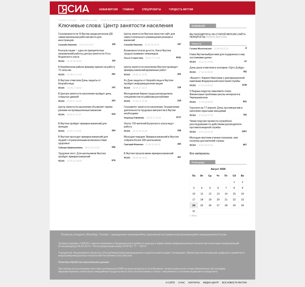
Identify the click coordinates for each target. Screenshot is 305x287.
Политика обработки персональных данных (83, 262)
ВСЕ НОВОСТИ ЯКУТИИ (234, 282)
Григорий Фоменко (133, 144)
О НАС (181, 282)
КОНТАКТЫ (194, 282)
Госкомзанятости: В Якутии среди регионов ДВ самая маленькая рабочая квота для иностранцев (85, 37)
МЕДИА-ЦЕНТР (211, 282)
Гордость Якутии (181, 9)
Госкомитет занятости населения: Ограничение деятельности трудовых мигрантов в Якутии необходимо (151, 110)
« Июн (193, 215)
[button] (242, 9)
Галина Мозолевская (201, 48)
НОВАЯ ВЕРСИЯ (108, 9)
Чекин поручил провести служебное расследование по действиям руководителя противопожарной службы (215, 124)
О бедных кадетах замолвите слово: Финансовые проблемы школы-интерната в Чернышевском (215, 94)
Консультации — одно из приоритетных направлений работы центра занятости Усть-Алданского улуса (84, 53)
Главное (128, 9)
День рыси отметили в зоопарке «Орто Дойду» (217, 67)
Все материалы (200, 153)
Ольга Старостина (133, 58)
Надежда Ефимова (134, 118)
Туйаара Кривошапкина (70, 147)
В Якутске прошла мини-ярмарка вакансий (148, 153)
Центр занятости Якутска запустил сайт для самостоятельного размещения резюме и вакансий (149, 37)
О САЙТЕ (170, 282)
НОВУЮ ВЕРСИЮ (216, 37)
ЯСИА (61, 61)
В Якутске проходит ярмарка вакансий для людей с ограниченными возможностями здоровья (83, 139)
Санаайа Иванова (67, 45)
